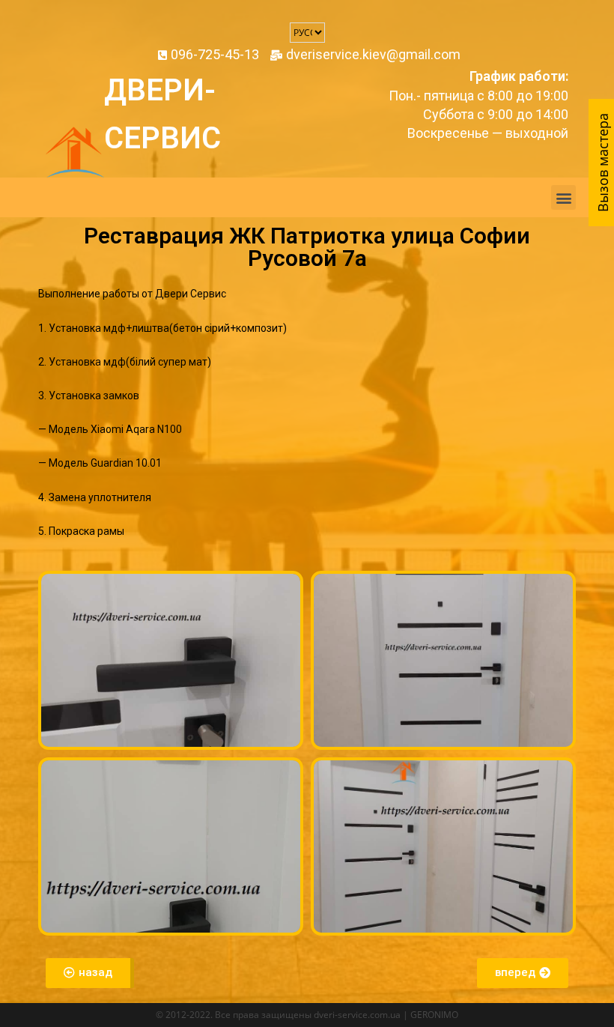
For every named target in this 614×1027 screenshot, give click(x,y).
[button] (563, 197)
